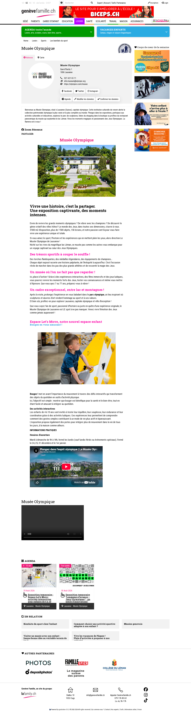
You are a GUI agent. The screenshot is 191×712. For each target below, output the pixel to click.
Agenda (67, 99)
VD (23, 3)
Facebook (67, 91)
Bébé (25, 21)
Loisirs (79, 21)
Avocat (107, 3)
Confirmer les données (109, 99)
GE (27, 3)
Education (67, 21)
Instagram (93, 91)
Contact (107, 709)
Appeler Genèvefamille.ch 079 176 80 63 (120, 696)
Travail (113, 21)
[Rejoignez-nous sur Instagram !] (146, 695)
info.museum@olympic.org (74, 81)
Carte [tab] (41, 57)
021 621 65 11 (70, 78)
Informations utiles (130, 709)
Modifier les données (85, 99)
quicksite (62, 709)
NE (30, 3)
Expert (100, 3)
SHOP (48, 3)
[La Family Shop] (161, 20)
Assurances (137, 21)
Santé (89, 21)
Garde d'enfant (51, 21)
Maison (123, 21)
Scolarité (101, 21)
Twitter (80, 91)
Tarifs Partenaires (118, 3)
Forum (140, 709)
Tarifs (121, 709)
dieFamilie (40, 3)
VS (34, 3)
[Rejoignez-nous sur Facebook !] (146, 689)
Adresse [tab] (29, 57)
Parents (35, 21)
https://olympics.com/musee (76, 84)
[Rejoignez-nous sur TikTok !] (146, 700)
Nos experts (115, 709)
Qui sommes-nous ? (97, 709)
